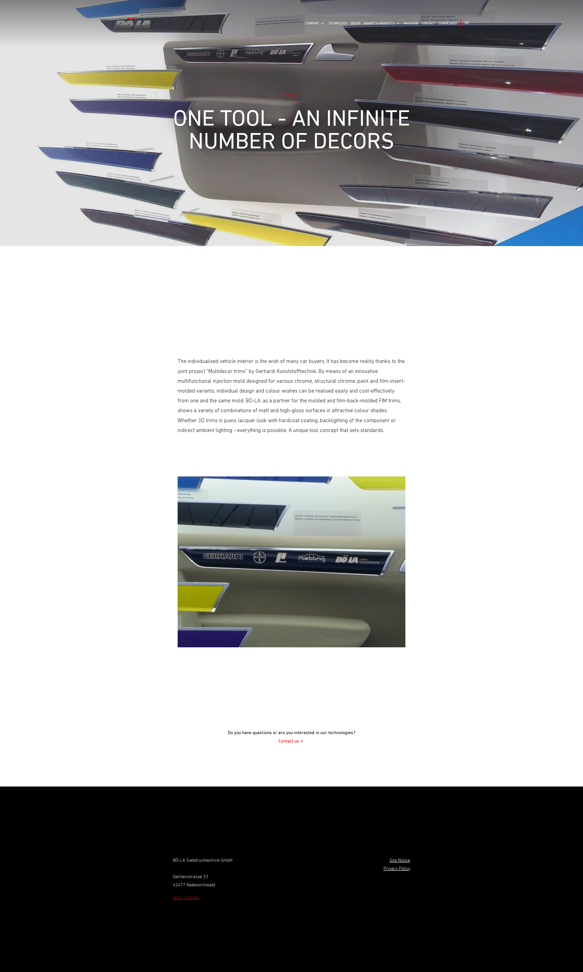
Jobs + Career (186, 898)
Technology (337, 23)
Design (355, 23)
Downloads (448, 23)
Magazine (411, 23)
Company (312, 23)
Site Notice (399, 860)
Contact (428, 23)
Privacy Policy (397, 869)
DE (467, 23)
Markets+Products (379, 23)
